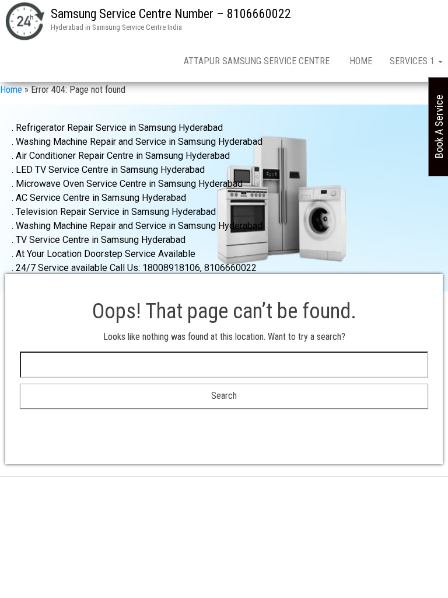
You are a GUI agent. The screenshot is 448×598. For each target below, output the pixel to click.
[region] (224, 198)
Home (360, 61)
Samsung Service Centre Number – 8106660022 (171, 13)
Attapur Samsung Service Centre (258, 61)
